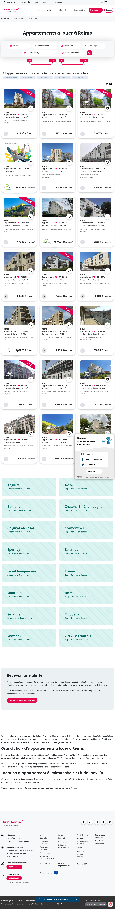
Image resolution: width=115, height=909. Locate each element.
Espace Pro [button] (45, 2)
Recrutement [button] (78, 10)
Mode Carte (111, 84)
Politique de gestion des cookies (12, 904)
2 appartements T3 (45, 77)
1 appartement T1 (11, 77)
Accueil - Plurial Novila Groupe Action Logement (12, 822)
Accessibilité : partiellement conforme (40, 904)
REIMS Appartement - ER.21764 (16, 438)
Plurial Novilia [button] (62, 10)
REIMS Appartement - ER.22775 (92, 167)
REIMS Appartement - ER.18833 (54, 276)
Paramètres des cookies (94, 900)
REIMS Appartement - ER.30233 (54, 438)
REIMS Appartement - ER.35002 (54, 330)
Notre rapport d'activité (82, 855)
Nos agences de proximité (82, 842)
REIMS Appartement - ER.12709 (92, 222)
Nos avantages (45, 853)
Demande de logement (44, 848)
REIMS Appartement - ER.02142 (16, 113)
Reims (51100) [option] (34, 53)
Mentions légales (7, 901)
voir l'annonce (6, 134)
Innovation (81, 847)
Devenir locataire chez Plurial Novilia (47, 857)
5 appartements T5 (80, 77)
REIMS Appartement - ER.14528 (16, 276)
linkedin (90, 822)
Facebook (83, 822)
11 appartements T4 (62, 77)
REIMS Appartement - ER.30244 (16, 222)
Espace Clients (45, 864)
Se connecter (102, 2)
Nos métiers (99, 844)
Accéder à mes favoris (106, 2)
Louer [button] (38, 10)
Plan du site (61, 904)
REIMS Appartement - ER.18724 (54, 384)
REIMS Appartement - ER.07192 (54, 167)
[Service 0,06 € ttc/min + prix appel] (29, 2)
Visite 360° (86, 105)
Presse (36, 2)
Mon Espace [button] (94, 10)
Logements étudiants (44, 842)
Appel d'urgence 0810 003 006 (16, 2)
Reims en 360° (82, 864)
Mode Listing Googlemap (106, 84)
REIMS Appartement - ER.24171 (92, 330)
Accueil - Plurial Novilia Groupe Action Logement (12, 10)
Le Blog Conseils (57, 2)
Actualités (80, 851)
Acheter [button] (48, 10)
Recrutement (100, 835)
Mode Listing (100, 84)
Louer (42, 835)
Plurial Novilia (82, 835)
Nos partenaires (49, 873)
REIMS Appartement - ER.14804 (92, 276)
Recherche (112, 2)
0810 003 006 (14, 878)
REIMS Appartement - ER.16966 (54, 222)
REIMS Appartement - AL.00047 (16, 167)
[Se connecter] (31, 108)
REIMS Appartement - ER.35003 (16, 330)
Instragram (96, 822)
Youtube (103, 822)
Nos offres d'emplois (99, 839)
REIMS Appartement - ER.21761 (16, 384)
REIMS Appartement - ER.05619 (54, 113)
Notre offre (44, 838)
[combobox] (40, 53)
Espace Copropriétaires (64, 864)
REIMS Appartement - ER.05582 (93, 113)
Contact (109, 10)
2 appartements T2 (27, 77)
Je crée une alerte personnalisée (22, 700)
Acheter (61, 835)
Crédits (19, 901)
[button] (110, 904)
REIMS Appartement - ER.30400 (93, 384)
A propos (80, 838)
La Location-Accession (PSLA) (64, 846)
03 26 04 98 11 (14, 867)
